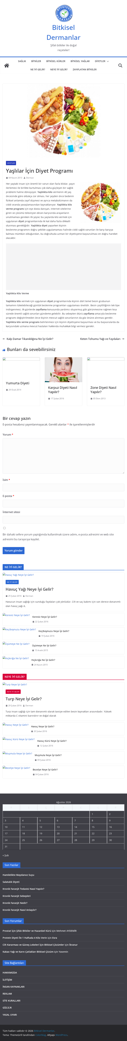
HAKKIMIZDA (10, 972)
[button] (107, 61)
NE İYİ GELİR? (37, 69)
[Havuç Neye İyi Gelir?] (15, 729)
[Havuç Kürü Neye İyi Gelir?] (19, 743)
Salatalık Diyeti (11, 881)
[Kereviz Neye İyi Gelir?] (16, 619)
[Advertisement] (63, 266)
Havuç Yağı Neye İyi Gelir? (29, 589)
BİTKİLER (36, 61)
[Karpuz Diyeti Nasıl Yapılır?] (63, 359)
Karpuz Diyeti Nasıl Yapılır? (62, 389)
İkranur (73, 944)
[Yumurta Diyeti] (21, 359)
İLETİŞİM (7, 979)
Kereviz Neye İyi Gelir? (44, 616)
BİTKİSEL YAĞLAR (80, 61)
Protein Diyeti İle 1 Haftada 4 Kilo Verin (25, 937)
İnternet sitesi (11, 512)
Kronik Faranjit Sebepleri (17, 896)
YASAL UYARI (10, 1014)
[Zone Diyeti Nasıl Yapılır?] (105, 359)
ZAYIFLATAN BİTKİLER (85, 69)
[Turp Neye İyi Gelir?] (63, 684)
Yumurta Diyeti (17, 383)
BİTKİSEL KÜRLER (55, 61)
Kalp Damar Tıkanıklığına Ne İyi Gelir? (30, 339)
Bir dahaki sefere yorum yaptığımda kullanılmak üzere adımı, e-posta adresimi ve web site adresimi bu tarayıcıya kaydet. (58, 537)
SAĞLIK (22, 61)
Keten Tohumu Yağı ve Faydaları (100, 339)
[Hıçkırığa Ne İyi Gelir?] (16, 662)
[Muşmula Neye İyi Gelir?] (17, 757)
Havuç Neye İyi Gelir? (42, 726)
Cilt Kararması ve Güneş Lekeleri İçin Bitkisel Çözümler (33, 944)
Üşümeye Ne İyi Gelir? (44, 645)
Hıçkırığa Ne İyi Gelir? (43, 659)
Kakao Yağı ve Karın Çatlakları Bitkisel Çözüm (28, 951)
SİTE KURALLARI (11, 1000)
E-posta (8, 496)
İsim (6, 480)
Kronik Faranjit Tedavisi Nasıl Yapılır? (23, 888)
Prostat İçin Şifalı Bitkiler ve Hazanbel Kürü (27, 930)
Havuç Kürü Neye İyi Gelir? (51, 740)
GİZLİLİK (7, 1007)
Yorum (8, 434)
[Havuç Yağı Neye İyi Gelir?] (63, 575)
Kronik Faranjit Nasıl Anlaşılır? (19, 909)
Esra (54, 937)
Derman (30, 177)
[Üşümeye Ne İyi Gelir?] (16, 648)
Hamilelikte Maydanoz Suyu (18, 874)
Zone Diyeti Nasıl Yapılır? (103, 389)
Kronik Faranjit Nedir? (15, 902)
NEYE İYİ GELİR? (58, 69)
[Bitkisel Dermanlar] (7, 65)
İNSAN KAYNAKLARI (13, 986)
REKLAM (7, 993)
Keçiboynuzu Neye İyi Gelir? (54, 631)
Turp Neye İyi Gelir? (24, 698)
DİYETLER (100, 61)
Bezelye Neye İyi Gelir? (45, 769)
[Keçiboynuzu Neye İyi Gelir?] (19, 633)
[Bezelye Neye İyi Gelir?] (16, 772)
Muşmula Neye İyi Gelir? (48, 755)
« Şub (6, 855)
